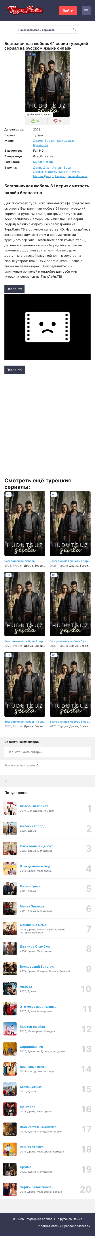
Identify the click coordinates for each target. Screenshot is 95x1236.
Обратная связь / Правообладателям (63, 1226)
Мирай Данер (43, 176)
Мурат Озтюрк (43, 162)
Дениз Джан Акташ (47, 167)
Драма (38, 140)
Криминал (40, 145)
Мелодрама (66, 140)
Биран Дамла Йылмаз (71, 176)
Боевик (50, 140)
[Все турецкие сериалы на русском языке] (24, 10)
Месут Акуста (69, 171)
